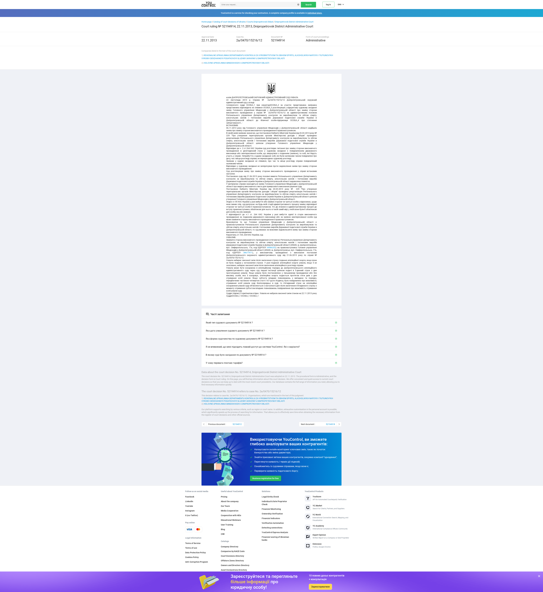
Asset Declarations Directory (234, 570)
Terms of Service (193, 543)
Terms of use (191, 548)
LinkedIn (189, 501)
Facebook (189, 497)
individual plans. (314, 13)
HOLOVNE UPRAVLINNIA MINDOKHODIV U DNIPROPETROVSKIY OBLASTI (236, 63)
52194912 (237, 424)
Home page (207, 22)
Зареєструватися (320, 586)
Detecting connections (272, 528)
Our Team (225, 506)
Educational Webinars (231, 520)
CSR (223, 534)
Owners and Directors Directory (235, 565)
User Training (227, 525)
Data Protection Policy (195, 552)
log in (328, 4)
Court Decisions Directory (232, 556)
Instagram (190, 511)
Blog (223, 529)
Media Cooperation (229, 511)
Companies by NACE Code (233, 551)
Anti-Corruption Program (196, 562)
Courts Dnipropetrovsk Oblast (260, 22)
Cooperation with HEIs (231, 515)
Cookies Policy (192, 557)
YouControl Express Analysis (275, 532)
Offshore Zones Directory (232, 560)
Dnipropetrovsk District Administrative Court (294, 22)
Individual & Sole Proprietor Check (274, 502)
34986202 (271, 247)
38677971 (247, 252)
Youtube (189, 506)
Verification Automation (273, 523)
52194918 (330, 424)
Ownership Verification (272, 514)
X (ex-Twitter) (191, 515)
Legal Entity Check (270, 497)
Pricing (224, 497)
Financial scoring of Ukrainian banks (275, 538)
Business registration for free (265, 478)
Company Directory (229, 546)
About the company (230, 501)
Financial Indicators (271, 518)
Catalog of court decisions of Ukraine (229, 22)
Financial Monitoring (271, 509)
